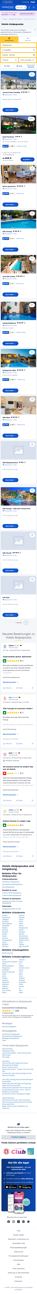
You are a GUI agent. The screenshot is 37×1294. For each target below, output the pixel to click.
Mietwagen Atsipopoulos (10, 1038)
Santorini (5, 980)
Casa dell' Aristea (8, 276)
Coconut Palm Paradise (11, 92)
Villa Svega (5, 1057)
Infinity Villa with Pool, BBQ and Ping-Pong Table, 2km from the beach (16, 1085)
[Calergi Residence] (18, 311)
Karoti (21, 924)
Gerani (21, 920)
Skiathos (22, 978)
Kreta (4, 960)
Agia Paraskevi (24, 946)
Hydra (21, 992)
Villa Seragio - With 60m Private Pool (16, 509)
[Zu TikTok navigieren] (18, 1221)
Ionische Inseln (24, 968)
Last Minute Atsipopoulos (11, 1034)
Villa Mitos (6, 417)
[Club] (13, 14)
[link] (29, 7)
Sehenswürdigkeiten (9, 1027)
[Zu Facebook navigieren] (8, 1221)
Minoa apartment (9, 186)
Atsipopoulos (23, 928)
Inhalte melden (18, 1235)
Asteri (21, 922)
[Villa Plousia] (18, 541)
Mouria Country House (10, 1067)
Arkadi (21, 930)
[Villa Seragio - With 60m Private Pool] (18, 496)
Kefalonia (5, 984)
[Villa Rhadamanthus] (18, 450)
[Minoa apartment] (18, 174)
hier (16, 34)
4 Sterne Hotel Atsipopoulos (11, 893)
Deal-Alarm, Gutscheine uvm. (18, 1239)
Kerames (5, 932)
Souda (4, 936)
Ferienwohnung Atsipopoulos (12, 884)
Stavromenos (23, 936)
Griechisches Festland (9, 962)
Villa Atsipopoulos (8, 887)
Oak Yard (5, 597)
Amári (21, 942)
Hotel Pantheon (8, 137)
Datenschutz (18, 1252)
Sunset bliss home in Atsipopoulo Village (16, 1094)
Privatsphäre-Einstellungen (18, 1256)
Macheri (22, 915)
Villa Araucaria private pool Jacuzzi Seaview (17, 1102)
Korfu (4, 976)
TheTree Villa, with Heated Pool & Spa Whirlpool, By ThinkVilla (15, 1064)
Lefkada (5, 986)
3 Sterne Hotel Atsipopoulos (11, 895)
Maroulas (5, 922)
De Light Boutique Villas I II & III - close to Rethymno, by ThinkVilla (16, 1091)
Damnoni (5, 946)
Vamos (21, 926)
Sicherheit (18, 1277)
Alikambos (5, 926)
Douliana (22, 932)
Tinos (21, 972)
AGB (18, 1264)
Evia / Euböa (6, 990)
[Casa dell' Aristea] (18, 264)
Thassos (21, 960)
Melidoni (5, 944)
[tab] (9, 39)
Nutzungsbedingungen (18, 1247)
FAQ (18, 1231)
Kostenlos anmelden (26, 13)
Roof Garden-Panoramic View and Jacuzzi (16, 1100)
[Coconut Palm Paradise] (18, 80)
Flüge (4, 1040)
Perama (4, 915)
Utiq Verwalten (18, 1260)
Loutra (4, 942)
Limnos (21, 986)
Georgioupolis (23, 938)
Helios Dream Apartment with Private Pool (16, 1088)
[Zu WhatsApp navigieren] (28, 1221)
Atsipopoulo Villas (9, 370)
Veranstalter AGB (18, 1243)
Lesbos (21, 966)
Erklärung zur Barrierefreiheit (18, 1273)
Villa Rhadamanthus (10, 463)
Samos (21, 970)
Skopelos (22, 980)
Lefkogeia (5, 920)
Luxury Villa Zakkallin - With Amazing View (16, 1053)
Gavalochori (6, 917)
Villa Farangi (7, 231)
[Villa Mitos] (18, 405)
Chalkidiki (5, 970)
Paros (21, 962)
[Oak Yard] (18, 585)
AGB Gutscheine (18, 1269)
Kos (20, 964)
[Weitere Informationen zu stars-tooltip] (29, 92)
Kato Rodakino (7, 924)
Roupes (4, 928)
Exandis (21, 934)
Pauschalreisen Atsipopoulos (12, 1036)
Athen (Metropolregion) (8, 965)
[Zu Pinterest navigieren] (23, 1221)
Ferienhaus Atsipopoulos (10, 882)
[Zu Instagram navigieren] (13, 1221)
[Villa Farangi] (18, 219)
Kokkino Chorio (24, 940)
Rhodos (4, 978)
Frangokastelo (7, 940)
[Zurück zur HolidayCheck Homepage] (8, 7)
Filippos (21, 944)
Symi (20, 990)
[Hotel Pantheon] (18, 125)
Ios (20, 988)
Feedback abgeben (18, 1137)
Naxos (4, 992)
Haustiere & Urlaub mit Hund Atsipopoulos (12, 902)
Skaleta (4, 934)
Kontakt (24, 2)
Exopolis (22, 917)
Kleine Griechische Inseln (8, 973)
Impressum (18, 1281)
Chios (21, 976)
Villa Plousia (7, 553)
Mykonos (5, 988)
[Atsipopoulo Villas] (18, 358)
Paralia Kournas (7, 953)
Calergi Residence (9, 323)
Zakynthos (5, 982)
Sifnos (21, 984)
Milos (21, 974)
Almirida (5, 930)
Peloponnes (6, 968)
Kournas (5, 938)
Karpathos (22, 982)
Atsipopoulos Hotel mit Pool (11, 909)
